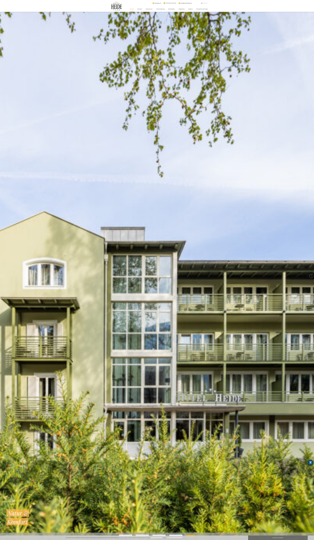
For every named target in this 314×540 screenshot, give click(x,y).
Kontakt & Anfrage (202, 9)
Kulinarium (149, 9)
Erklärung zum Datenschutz (156, 537)
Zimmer (139, 9)
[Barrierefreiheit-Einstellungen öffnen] (310, 462)
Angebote (182, 9)
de (201, 3)
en (205, 3)
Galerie (190, 9)
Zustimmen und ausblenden (277, 537)
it (203, 3)
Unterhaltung (160, 9)
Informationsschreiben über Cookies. (174, 537)
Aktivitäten (171, 9)
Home (132, 9)
